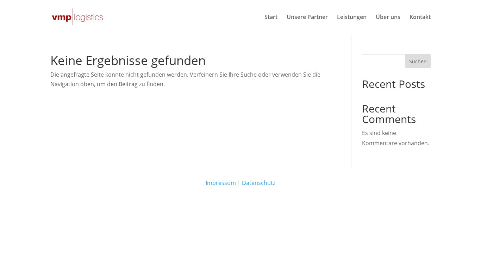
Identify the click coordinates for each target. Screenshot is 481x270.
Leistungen (352, 17)
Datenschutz (258, 183)
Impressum (221, 183)
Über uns (388, 17)
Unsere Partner (307, 17)
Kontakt (420, 17)
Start (270, 17)
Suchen (418, 61)
